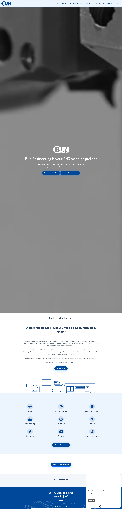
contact (118, 3)
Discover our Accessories (70, 173)
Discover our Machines (51, 173)
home (58, 3)
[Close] (120, 474)
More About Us (61, 368)
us (97, 3)
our (89, 3)
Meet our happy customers (61, 464)
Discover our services (61, 445)
